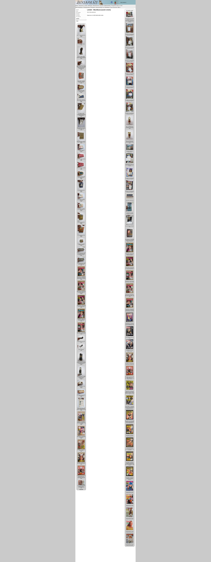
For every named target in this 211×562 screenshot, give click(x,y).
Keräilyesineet (107, 5)
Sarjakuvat (81, 5)
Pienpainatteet (96, 5)
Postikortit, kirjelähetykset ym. (97, 7)
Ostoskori (77, 13)
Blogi (77, 11)
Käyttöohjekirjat (79, 7)
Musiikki (90, 5)
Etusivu (77, 9)
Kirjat (77, 5)
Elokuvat (115, 7)
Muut (119, 7)
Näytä (81, 36)
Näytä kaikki (81, 489)
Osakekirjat (107, 7)
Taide (111, 7)
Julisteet (102, 5)
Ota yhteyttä (78, 16)
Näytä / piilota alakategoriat (91, 12)
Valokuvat (113, 5)
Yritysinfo (78, 15)
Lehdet (85, 5)
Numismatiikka (87, 7)
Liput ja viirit (119, 5)
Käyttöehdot (78, 12)
